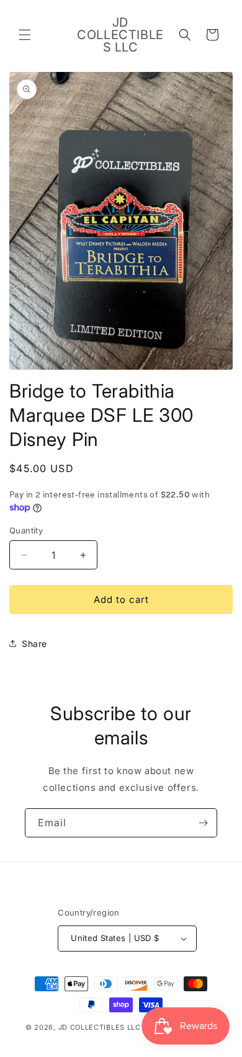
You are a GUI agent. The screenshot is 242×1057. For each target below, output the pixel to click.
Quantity (26, 530)
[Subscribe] (203, 822)
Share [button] (34, 643)
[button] (24, 34)
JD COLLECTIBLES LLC (100, 1027)
